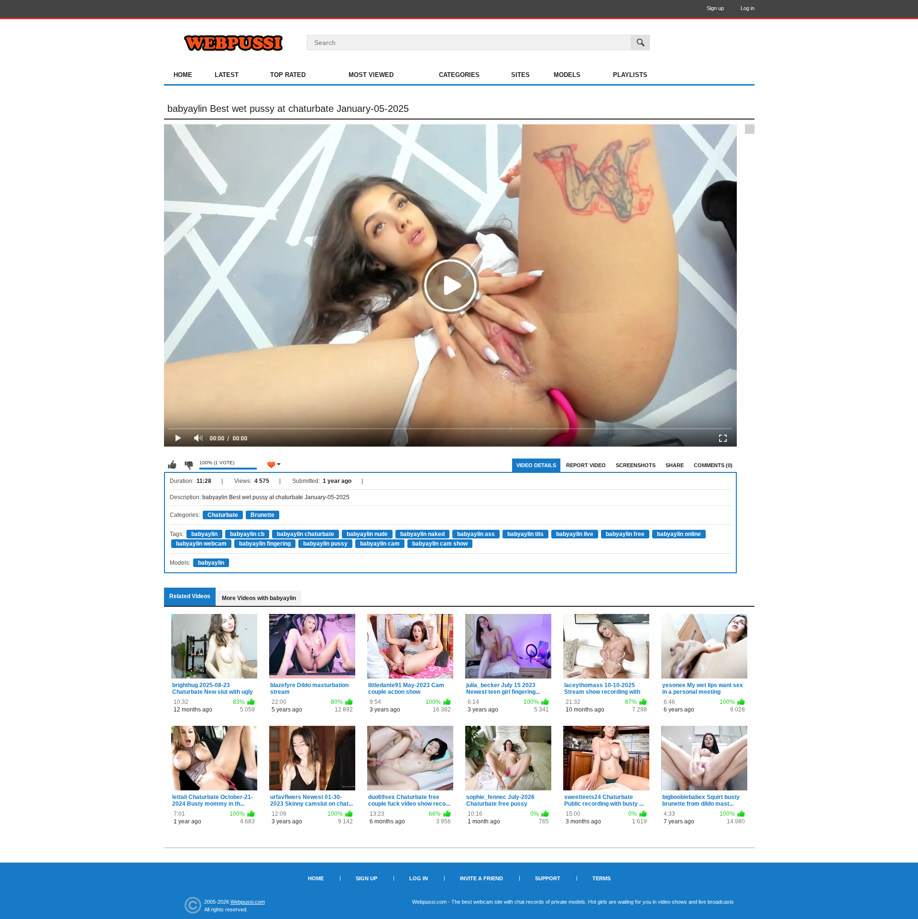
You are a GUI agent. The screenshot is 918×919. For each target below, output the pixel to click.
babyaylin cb (247, 534)
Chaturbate (223, 515)
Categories (459, 74)
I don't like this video (188, 465)
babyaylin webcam (201, 543)
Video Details (536, 465)
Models (567, 74)
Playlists (630, 74)
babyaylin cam (380, 543)
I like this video (172, 465)
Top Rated (288, 74)
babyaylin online (679, 534)
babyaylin (204, 534)
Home (183, 74)
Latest (227, 74)
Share (675, 465)
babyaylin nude (367, 534)
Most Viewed (371, 74)
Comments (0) (713, 465)
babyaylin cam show (440, 543)
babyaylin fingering (265, 543)
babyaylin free (625, 534)
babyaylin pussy (325, 543)
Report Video (586, 465)
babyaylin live (574, 534)
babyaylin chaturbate (305, 534)
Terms (601, 878)
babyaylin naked (422, 534)
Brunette (262, 515)
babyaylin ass (476, 534)
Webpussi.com (247, 902)
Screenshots (636, 465)
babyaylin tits (525, 534)
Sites (520, 74)
